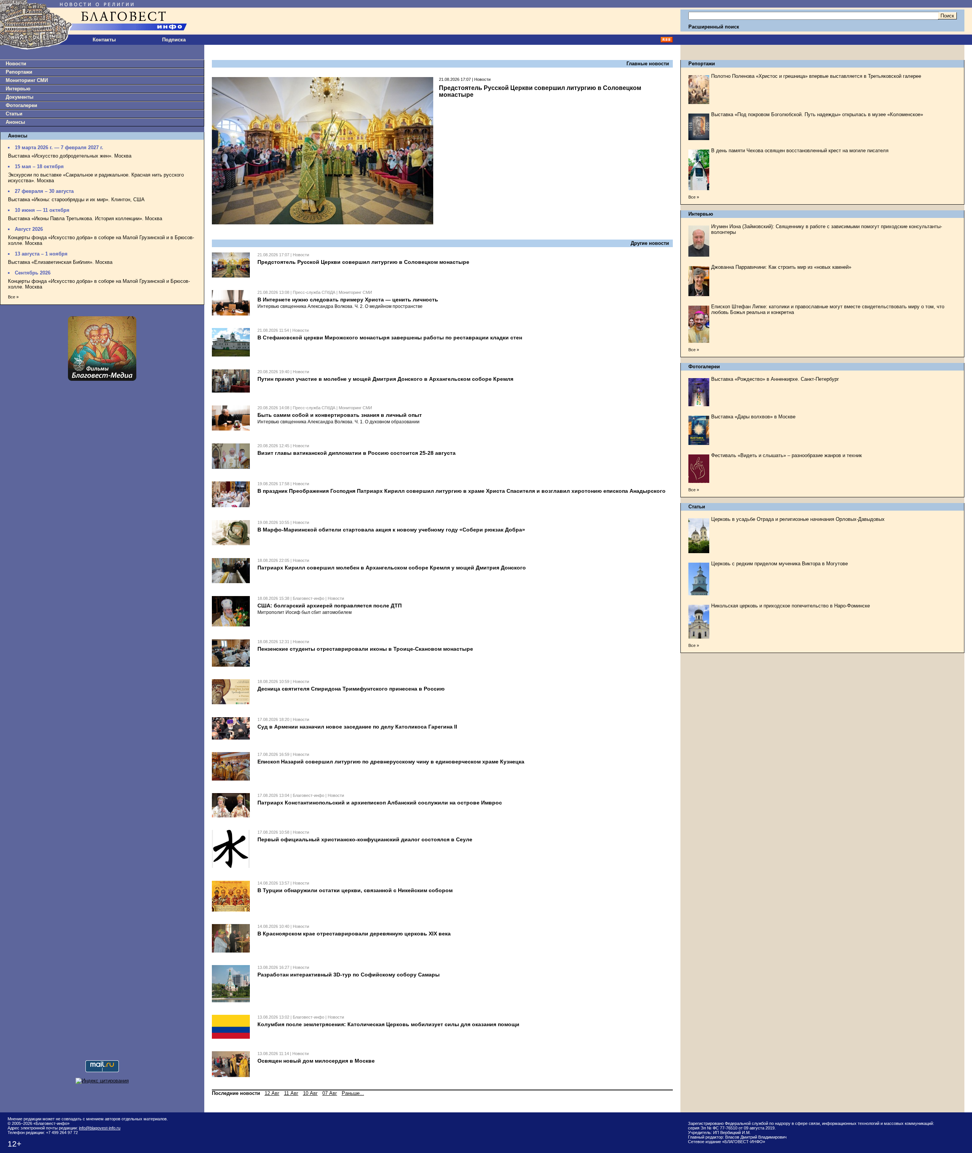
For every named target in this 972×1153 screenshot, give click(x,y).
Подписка (174, 40)
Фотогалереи (21, 105)
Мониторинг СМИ (27, 80)
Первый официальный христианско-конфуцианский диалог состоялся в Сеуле (364, 839)
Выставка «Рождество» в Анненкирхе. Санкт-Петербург (775, 379)
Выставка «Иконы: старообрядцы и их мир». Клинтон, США (76, 199)
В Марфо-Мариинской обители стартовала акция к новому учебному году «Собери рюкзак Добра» (391, 530)
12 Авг (272, 1093)
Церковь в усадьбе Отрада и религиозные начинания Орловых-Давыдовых (798, 519)
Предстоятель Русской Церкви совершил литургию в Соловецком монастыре (363, 262)
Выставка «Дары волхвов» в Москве (753, 417)
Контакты (104, 40)
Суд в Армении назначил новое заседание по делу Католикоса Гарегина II (357, 727)
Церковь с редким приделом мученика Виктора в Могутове (779, 563)
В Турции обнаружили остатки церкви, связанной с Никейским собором (355, 890)
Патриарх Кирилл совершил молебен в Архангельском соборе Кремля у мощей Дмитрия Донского (391, 568)
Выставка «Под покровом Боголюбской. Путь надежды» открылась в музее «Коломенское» (817, 114)
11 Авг (291, 1093)
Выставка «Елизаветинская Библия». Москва (60, 262)
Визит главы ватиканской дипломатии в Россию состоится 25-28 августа (356, 453)
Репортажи (19, 72)
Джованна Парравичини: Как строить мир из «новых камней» (781, 267)
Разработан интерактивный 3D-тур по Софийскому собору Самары (348, 975)
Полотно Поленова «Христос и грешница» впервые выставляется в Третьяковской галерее (816, 76)
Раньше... (353, 1093)
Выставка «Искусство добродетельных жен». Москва (69, 156)
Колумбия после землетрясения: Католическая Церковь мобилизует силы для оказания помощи (388, 1024)
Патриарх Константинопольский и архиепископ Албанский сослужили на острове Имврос (379, 803)
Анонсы (15, 122)
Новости (16, 63)
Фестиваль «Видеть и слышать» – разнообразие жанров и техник (786, 455)
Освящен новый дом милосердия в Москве (316, 1061)
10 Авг (310, 1093)
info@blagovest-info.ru (99, 1128)
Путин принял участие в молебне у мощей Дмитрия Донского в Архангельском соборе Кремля (385, 379)
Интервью (18, 88)
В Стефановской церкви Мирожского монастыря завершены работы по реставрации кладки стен (389, 337)
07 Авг (329, 1093)
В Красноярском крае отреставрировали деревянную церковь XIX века (354, 934)
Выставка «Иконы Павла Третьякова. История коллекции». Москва (85, 218)
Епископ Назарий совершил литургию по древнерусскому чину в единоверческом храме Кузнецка (390, 762)
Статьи (14, 114)
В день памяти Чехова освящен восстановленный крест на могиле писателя (799, 150)
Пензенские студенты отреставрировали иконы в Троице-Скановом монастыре (365, 649)
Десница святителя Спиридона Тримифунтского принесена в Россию (351, 689)
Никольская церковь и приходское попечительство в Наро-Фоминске (790, 606)
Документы (19, 97)
